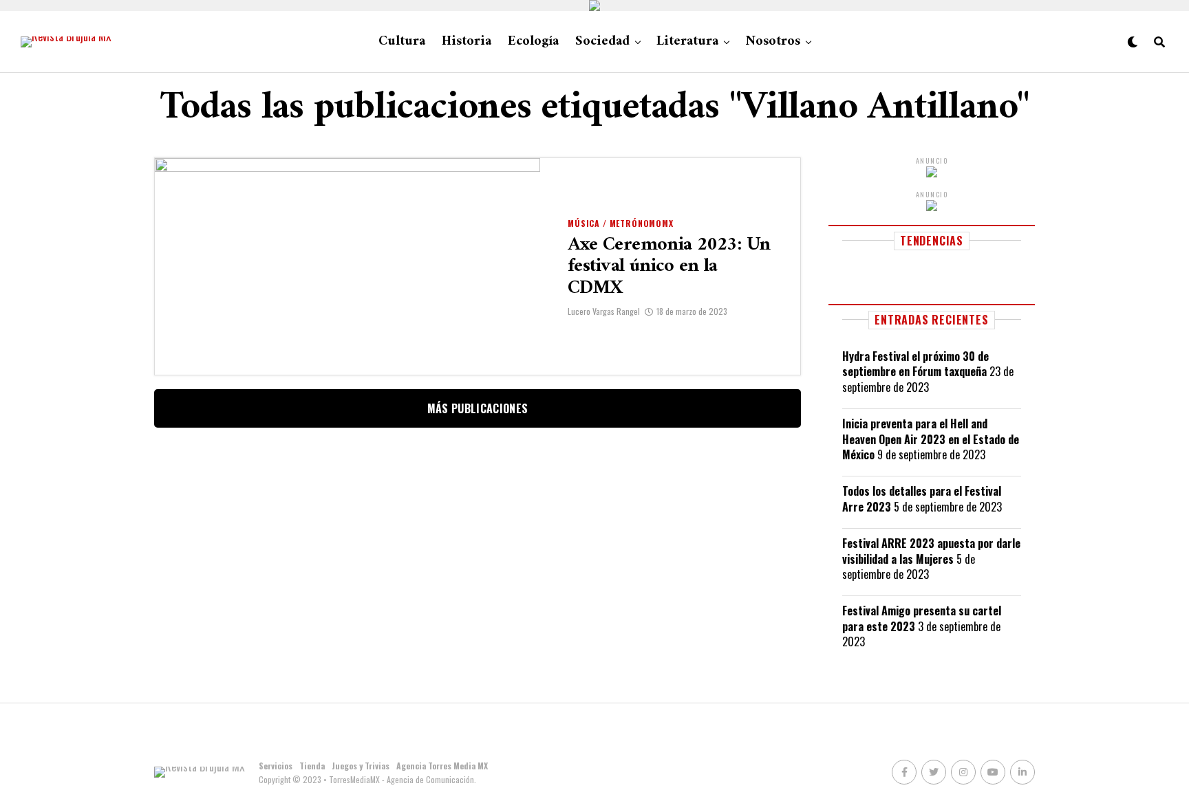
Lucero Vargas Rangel (604, 311)
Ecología (533, 42)
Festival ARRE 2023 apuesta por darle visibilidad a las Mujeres (931, 551)
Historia (466, 42)
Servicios (275, 765)
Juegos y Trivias (360, 765)
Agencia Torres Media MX (442, 765)
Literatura (687, 42)
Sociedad (602, 42)
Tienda (312, 765)
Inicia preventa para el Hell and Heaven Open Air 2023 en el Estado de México (930, 439)
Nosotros (772, 42)
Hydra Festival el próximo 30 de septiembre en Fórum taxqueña (915, 364)
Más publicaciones (477, 408)
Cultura (401, 42)
